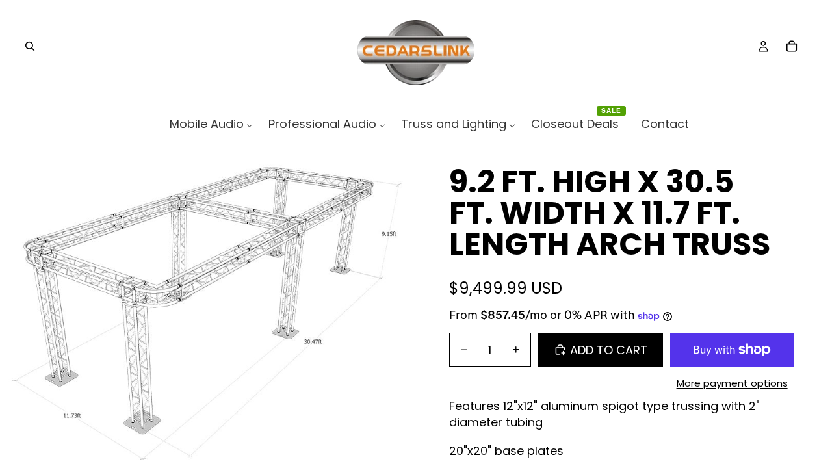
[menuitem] (211, 124)
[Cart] (791, 46)
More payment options (732, 383)
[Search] (30, 46)
